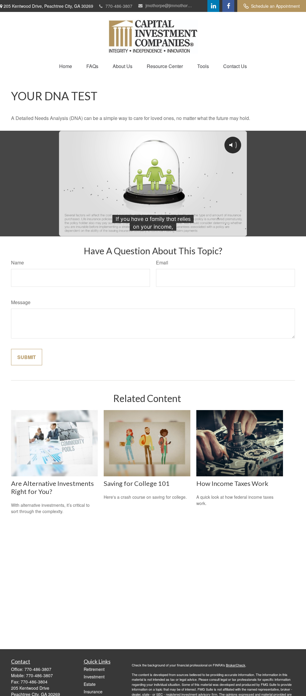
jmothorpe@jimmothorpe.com (170, 5)
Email (162, 262)
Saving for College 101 (137, 483)
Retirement (94, 669)
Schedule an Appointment (275, 6)
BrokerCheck (235, 665)
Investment (94, 677)
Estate (90, 684)
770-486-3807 (118, 6)
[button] (65, 66)
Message (20, 302)
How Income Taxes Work (232, 483)
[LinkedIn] (213, 6)
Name (17, 262)
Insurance (93, 692)
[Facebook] (228, 6)
